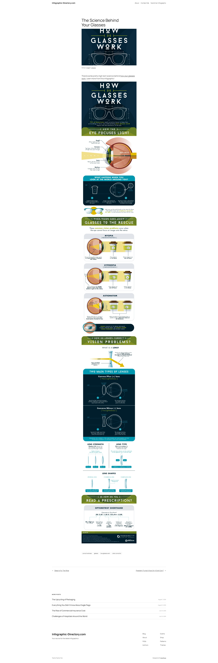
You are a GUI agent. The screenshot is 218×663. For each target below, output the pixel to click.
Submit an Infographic (158, 3)
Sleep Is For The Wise (61, 571)
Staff (88, 68)
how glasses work (105, 553)
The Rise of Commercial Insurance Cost (68, 611)
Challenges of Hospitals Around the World (69, 616)
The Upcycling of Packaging (63, 599)
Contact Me (145, 3)
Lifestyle (93, 68)
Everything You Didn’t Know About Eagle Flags (71, 605)
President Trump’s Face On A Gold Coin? (150, 571)
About (137, 3)
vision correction (116, 553)
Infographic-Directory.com (63, 3)
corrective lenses (87, 553)
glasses (96, 553)
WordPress (163, 658)
